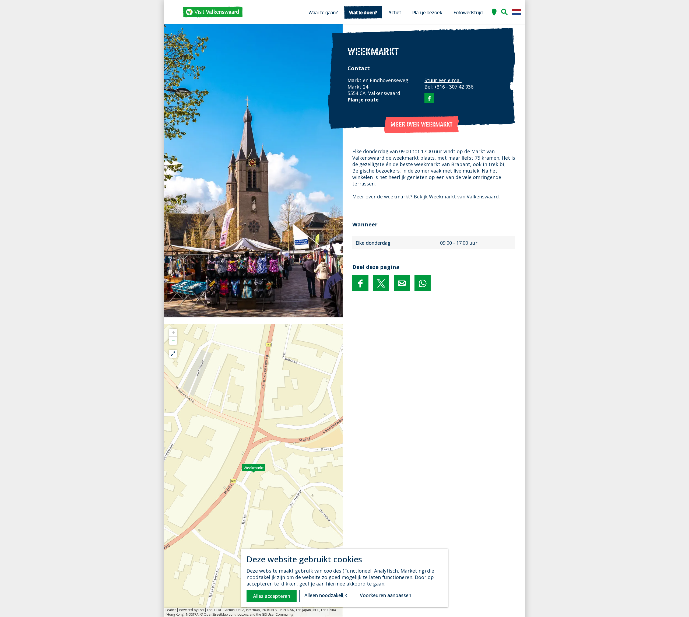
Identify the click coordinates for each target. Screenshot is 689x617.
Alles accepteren (271, 596)
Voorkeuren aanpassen (385, 595)
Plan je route (363, 99)
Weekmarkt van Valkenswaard (464, 196)
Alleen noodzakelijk (325, 595)
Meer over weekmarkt (421, 124)
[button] (253, 470)
